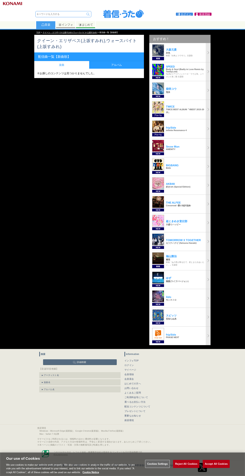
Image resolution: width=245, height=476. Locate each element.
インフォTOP (131, 360)
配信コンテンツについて (137, 406)
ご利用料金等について (136, 397)
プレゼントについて (135, 411)
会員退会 (129, 379)
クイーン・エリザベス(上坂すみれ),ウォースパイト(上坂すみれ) (70, 32)
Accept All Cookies (216, 463)
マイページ (130, 369)
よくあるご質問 (132, 392)
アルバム (116, 64)
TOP (38, 32)
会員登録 (129, 374)
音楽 (47, 24)
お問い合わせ (131, 388)
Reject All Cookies (186, 463)
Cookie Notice (90, 472)
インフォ (67, 24)
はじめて (87, 24)
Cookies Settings (157, 463)
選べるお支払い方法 (135, 402)
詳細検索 (81, 362)
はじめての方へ (132, 383)
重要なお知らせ (132, 415)
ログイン (129, 365)
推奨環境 (129, 420)
